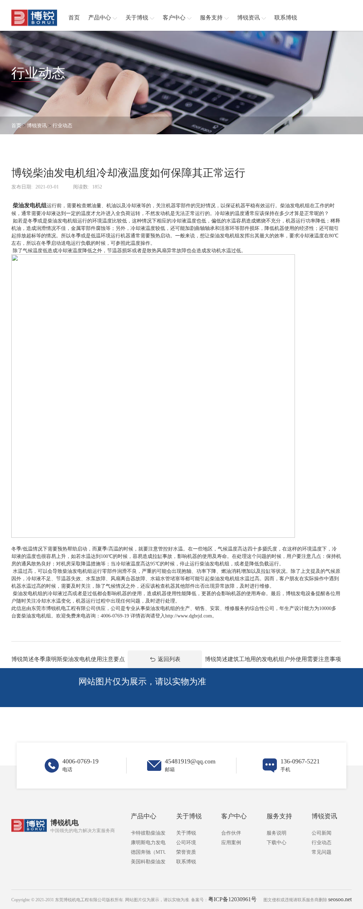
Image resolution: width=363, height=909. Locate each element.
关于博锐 (189, 816)
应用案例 (231, 842)
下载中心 (276, 842)
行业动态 (62, 125)
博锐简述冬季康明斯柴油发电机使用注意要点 (68, 659)
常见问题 (321, 852)
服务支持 (279, 816)
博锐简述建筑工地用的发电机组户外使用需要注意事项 (273, 659)
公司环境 (186, 842)
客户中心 (234, 816)
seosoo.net (340, 899)
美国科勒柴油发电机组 (148, 861)
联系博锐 (186, 861)
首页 (16, 125)
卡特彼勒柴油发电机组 (148, 833)
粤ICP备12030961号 (232, 899)
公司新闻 (321, 833)
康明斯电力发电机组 (148, 842)
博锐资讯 (37, 125)
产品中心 (143, 816)
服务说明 (276, 833)
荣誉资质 (186, 852)
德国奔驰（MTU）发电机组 (148, 852)
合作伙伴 (231, 833)
